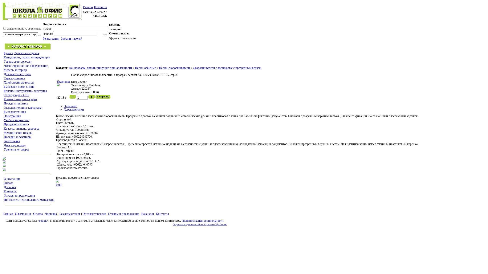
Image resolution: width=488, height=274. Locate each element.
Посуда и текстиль (16, 103)
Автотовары (12, 141)
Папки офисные (146, 67)
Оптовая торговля (94, 213)
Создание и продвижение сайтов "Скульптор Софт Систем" (200, 224)
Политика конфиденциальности (202, 220)
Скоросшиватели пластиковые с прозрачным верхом (227, 67)
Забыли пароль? (71, 38)
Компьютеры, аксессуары (20, 99)
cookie (43, 220)
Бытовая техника (15, 111)
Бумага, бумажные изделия (21, 53)
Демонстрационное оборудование (26, 65)
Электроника (12, 116)
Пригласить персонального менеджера (29, 199)
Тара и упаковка (14, 78)
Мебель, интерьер (15, 70)
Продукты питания (16, 124)
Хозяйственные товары (19, 82)
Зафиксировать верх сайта (23, 28)
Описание (70, 106)
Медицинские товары (18, 132)
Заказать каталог (69, 213)
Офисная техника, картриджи (23, 107)
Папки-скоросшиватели (175, 67)
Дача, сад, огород (15, 145)
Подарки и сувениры (17, 137)
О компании (12, 178)
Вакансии (147, 213)
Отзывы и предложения (19, 195)
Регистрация (51, 38)
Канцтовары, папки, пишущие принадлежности (101, 67)
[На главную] (42, 19)
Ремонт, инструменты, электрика (25, 90)
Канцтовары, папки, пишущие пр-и (27, 57)
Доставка (10, 187)
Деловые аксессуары (17, 74)
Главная (88, 7)
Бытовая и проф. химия (19, 86)
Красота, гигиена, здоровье (21, 128)
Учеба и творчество (16, 120)
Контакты (100, 7)
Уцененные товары (16, 149)
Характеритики (74, 109)
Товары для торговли (17, 61)
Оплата (8, 183)
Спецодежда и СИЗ (16, 95)
